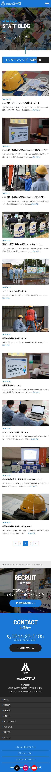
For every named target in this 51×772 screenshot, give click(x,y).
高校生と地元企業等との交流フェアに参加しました (22, 244)
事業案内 (6, 705)
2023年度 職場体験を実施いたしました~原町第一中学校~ (25, 150)
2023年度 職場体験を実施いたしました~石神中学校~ (23, 197)
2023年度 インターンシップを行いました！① (20, 103)
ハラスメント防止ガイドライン (25, 747)
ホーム (6, 700)
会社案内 (6, 710)
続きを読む (36, 110)
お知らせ (6, 716)
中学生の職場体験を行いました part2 (17, 526)
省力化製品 (7, 727)
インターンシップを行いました (14, 291)
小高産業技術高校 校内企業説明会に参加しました (22, 479)
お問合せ (6, 737)
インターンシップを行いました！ (15, 432)
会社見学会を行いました (12, 385)
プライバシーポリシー (25, 753)
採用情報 (6, 732)
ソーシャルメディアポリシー (25, 759)
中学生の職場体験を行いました (14, 338)
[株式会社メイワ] (11, 3)
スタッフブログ (9, 721)
